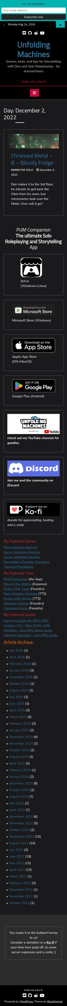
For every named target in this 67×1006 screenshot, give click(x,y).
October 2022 (19, 830)
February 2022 (20, 883)
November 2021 (21, 896)
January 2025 (19, 730)
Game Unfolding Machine (22, 557)
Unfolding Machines (33, 49)
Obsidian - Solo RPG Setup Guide (28, 630)
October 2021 (19, 903)
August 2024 (18, 757)
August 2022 (18, 843)
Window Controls (16, 603)
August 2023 (18, 796)
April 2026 (17, 657)
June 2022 (16, 856)
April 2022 (17, 870)
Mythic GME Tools (16, 589)
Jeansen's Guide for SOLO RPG (26, 620)
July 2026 (16, 650)
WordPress (26, 1001)
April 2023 (17, 810)
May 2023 (16, 803)
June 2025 (16, 703)
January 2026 (19, 670)
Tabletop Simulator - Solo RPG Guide (31, 635)
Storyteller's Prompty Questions (27, 562)
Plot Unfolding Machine (20, 547)
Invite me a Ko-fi (34, 81)
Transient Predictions (19, 567)
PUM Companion (16, 579)
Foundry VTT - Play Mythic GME (27, 625)
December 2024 (21, 737)
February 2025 (20, 723)
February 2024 (20, 770)
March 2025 (18, 717)
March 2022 (18, 876)
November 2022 (21, 823)
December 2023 (21, 783)
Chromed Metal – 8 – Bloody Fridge (32, 159)
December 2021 (21, 889)
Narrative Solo (22, 169)
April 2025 (17, 710)
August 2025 (18, 690)
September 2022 (21, 836)
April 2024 (17, 763)
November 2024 (21, 743)
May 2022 (16, 863)
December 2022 (21, 816)
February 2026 (20, 664)
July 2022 (16, 850)
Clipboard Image (16, 608)
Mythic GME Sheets (18, 598)
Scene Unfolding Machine (22, 552)
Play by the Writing (17, 584)
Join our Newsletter (33, 4)
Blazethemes (55, 1001)
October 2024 (19, 750)
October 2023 (19, 790)
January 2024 (19, 777)
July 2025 (16, 697)
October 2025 (19, 684)
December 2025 (21, 677)
